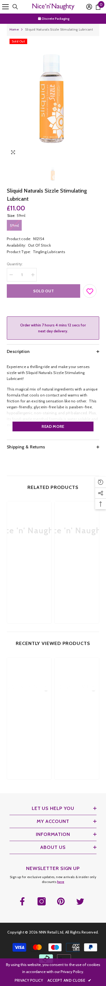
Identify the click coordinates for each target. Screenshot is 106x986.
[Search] (15, 7)
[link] (29, 569)
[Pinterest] (60, 901)
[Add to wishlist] (90, 289)
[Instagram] (41, 901)
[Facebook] (22, 901)
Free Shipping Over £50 (56, 19)
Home (14, 29)
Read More (53, 426)
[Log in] (89, 6)
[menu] (5, 7)
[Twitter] (80, 901)
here (60, 882)
